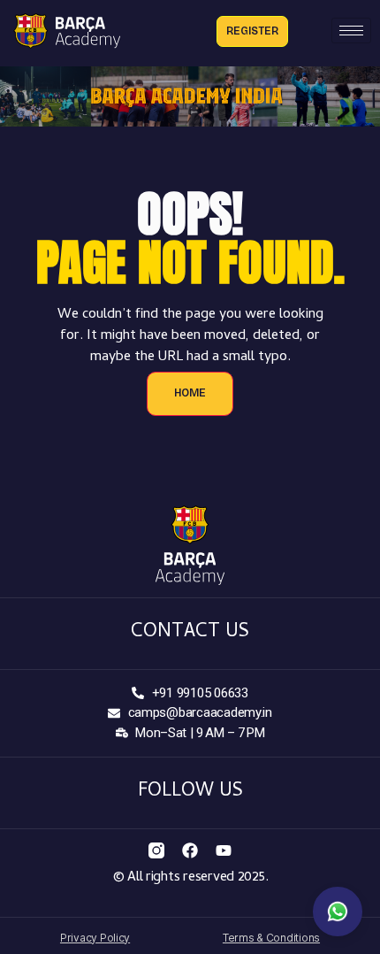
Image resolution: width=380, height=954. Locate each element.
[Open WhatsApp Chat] (337, 911)
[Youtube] (224, 850)
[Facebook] (190, 850)
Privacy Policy (95, 937)
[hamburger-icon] (351, 30)
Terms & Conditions (271, 937)
